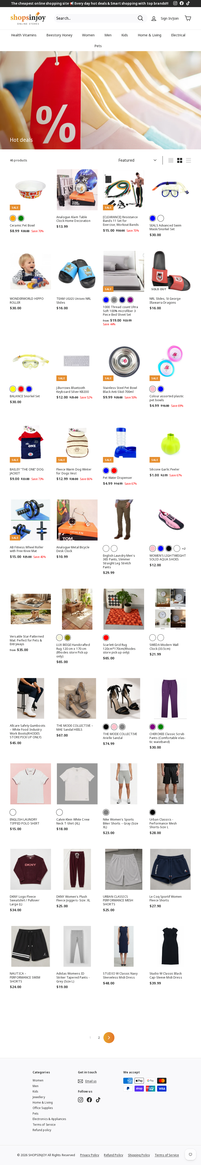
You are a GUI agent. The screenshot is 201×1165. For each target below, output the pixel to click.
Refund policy (42, 1130)
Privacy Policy (89, 1155)
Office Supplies (43, 1108)
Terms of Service (44, 1124)
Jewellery (39, 1097)
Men (108, 34)
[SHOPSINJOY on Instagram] (80, 1099)
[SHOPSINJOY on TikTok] (98, 1099)
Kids (124, 34)
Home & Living (149, 34)
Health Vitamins (24, 34)
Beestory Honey (59, 34)
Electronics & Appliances (49, 1119)
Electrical (178, 34)
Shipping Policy (139, 1155)
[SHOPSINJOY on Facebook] (89, 1099)
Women (88, 34)
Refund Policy (113, 1155)
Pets (98, 45)
